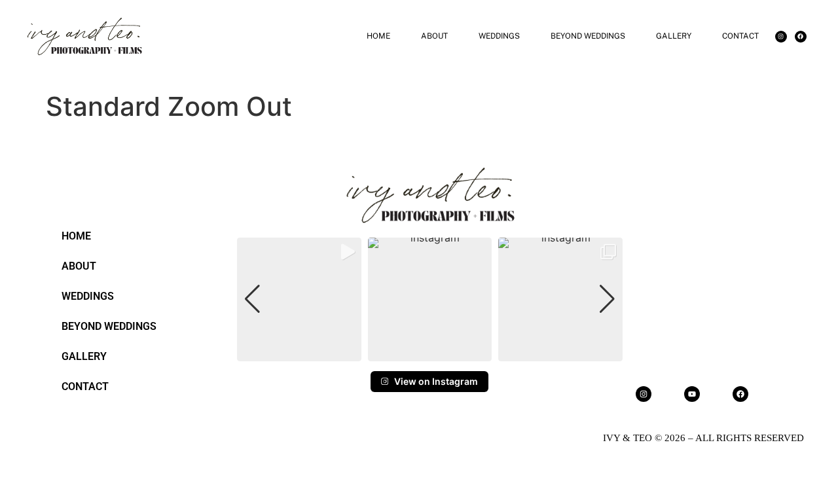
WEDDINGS (499, 36)
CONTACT (740, 36)
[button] (429, 352)
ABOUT (434, 36)
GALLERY (673, 36)
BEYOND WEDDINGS (588, 36)
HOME (378, 36)
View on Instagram (436, 381)
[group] (299, 300)
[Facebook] (801, 37)
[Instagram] (781, 37)
